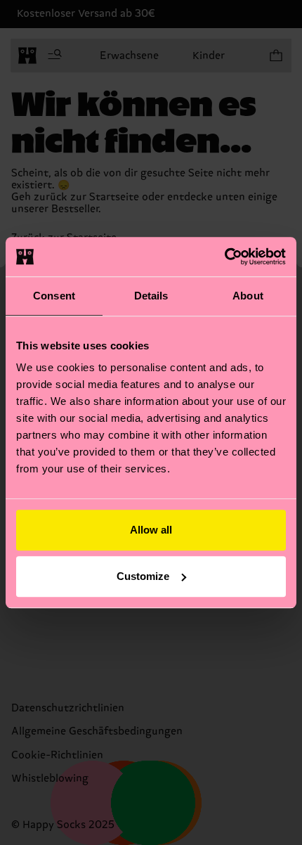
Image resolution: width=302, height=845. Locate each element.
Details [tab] (151, 296)
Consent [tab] (54, 296)
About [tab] (247, 296)
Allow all (151, 530)
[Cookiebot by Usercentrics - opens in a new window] (224, 256)
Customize (143, 576)
